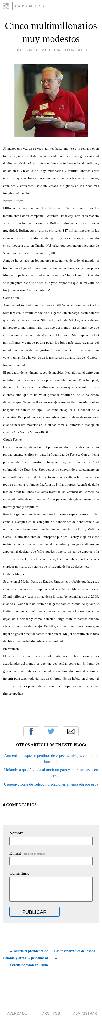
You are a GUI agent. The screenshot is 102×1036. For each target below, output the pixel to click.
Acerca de (17, 1013)
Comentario (19, 873)
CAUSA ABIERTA (30, 6)
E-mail (27, 853)
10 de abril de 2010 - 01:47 (38, 50)
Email (71, 731)
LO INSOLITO (76, 50)
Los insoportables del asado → (74, 954)
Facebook (31, 731)
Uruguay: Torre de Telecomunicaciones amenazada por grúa (51, 784)
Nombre (16, 833)
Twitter (51, 731)
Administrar (85, 1013)
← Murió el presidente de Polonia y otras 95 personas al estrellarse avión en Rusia (25, 958)
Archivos (51, 1013)
